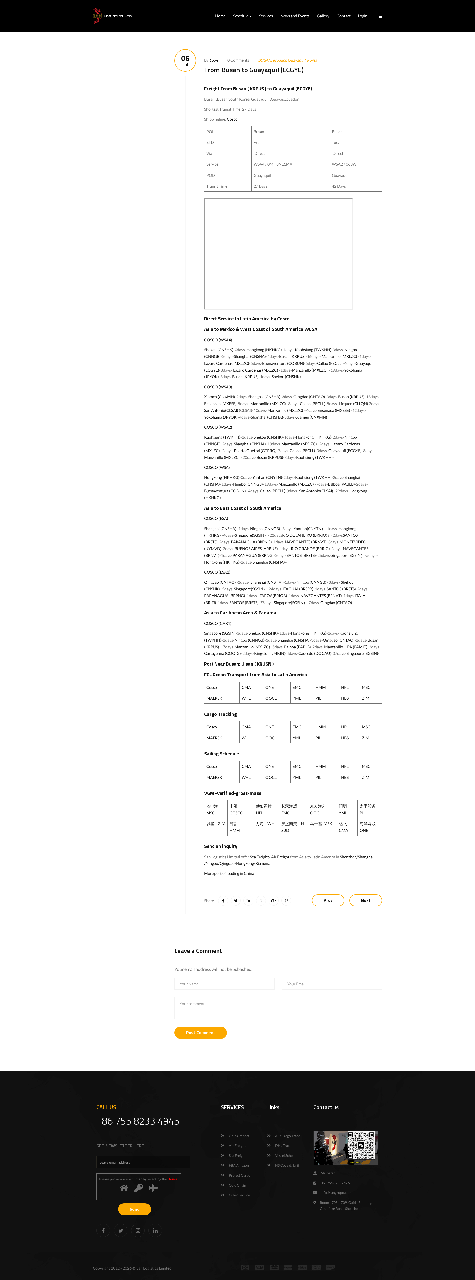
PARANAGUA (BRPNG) (251, 541)
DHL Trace (283, 1145)
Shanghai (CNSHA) (250, 356)
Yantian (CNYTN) (267, 477)
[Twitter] (120, 1230)
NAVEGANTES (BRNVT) (306, 541)
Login (362, 15)
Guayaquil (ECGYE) (292, 88)
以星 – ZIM (215, 823)
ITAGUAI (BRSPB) (298, 588)
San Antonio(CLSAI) (221, 410)
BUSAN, (265, 60)
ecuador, (280, 60)
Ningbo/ (213, 863)
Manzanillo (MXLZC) (339, 356)
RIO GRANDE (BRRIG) (310, 548)
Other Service (239, 1195)
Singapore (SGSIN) (220, 633)
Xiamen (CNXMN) (219, 396)
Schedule (241, 15)
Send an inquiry (220, 846)
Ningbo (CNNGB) (248, 484)
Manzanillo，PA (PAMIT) (345, 646)
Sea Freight (259, 856)
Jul (185, 60)
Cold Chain (237, 1185)
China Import (239, 1136)
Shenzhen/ (349, 856)
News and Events (294, 15)
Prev (328, 900)
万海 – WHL (266, 823)
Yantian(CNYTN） (309, 528)
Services (266, 15)
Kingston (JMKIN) (269, 653)
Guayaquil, (297, 60)
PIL (318, 698)
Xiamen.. (262, 863)
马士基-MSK (321, 823)
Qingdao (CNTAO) (309, 396)
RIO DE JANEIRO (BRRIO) (304, 535)
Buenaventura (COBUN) (283, 363)
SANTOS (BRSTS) (301, 555)
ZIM (365, 698)
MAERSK (214, 698)
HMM (320, 687)
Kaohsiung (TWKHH (313, 457)
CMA (246, 687)
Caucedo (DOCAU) (314, 653)
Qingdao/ (228, 863)
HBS (345, 698)
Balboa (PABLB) (341, 484)
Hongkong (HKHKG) (264, 349)
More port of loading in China (229, 873)
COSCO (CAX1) (217, 623)
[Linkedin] (155, 1230)
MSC (366, 687)
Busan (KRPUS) (292, 356)
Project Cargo (239, 1175)
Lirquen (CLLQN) (353, 403)
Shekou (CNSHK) (218, 349)
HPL (345, 687)
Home (220, 15)
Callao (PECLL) (330, 363)
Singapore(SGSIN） (251, 535)
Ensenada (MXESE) (220, 403)
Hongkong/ (245, 863)
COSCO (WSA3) (218, 386)
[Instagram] (138, 1230)
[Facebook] (103, 1230)
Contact (344, 15)
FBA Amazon (239, 1165)
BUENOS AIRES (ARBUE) (256, 548)
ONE (269, 687)
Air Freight (280, 856)
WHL (246, 698)
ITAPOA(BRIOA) (272, 595)
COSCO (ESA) (216, 518)
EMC (297, 687)
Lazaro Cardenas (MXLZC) (226, 363)
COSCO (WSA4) (218, 339)
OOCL (271, 698)
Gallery (323, 15)
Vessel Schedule (287, 1155)
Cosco (232, 119)
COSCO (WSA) (217, 467)
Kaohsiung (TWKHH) (313, 349)
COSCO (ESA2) (217, 572)
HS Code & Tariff (288, 1165)
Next (366, 900)
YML (297, 698)
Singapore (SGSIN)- (363, 653)
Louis (213, 60)
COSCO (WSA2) (218, 427)
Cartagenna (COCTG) (222, 653)
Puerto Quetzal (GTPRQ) (255, 450)
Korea (312, 60)
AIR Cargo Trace (287, 1136)
